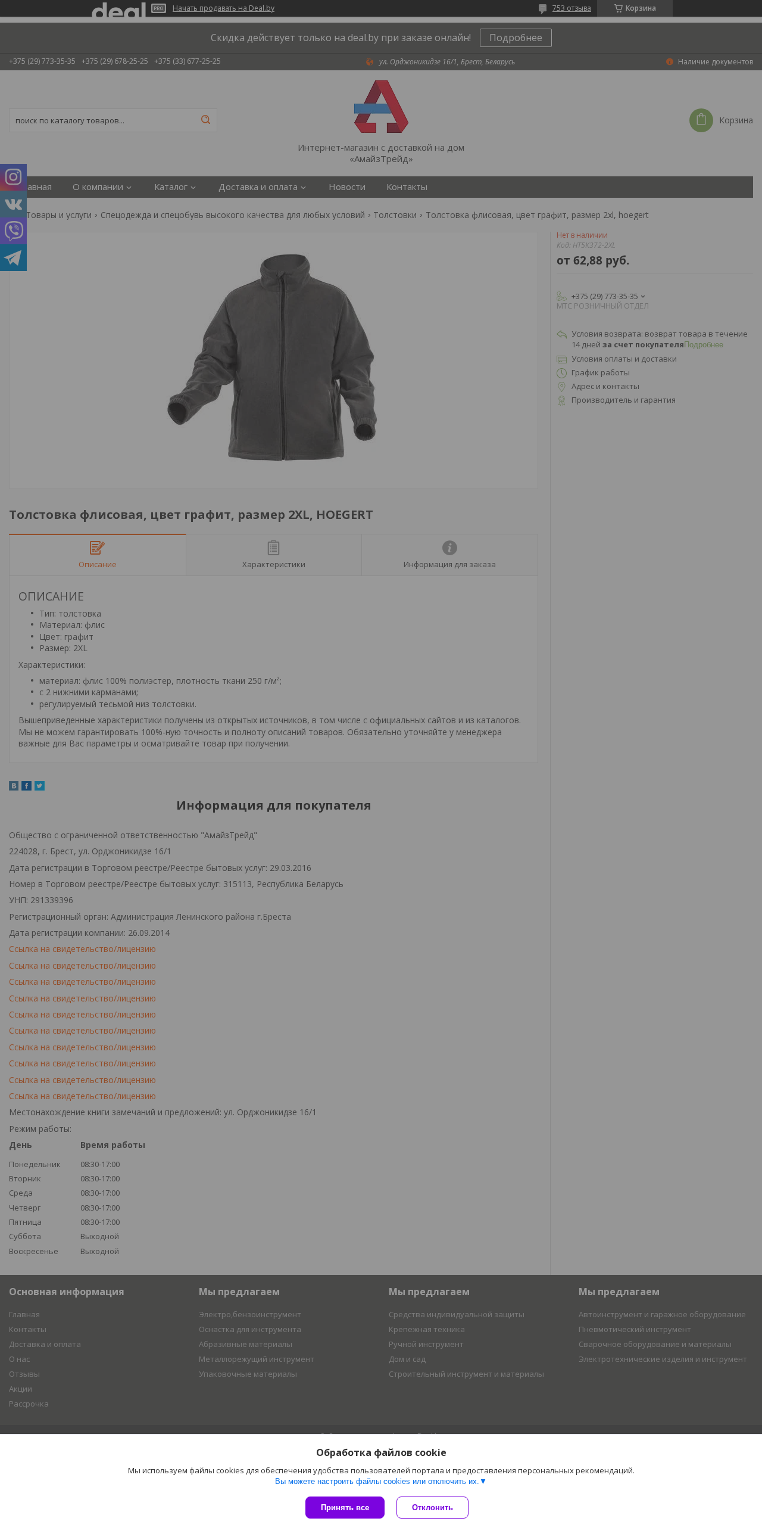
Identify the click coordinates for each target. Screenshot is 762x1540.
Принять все (345, 1507)
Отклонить (432, 1507)
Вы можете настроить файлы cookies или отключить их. (377, 1481)
